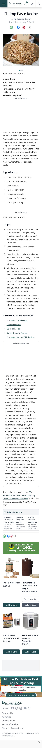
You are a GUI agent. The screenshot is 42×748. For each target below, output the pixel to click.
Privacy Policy (8, 720)
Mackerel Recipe (14, 324)
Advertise (6, 716)
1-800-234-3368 (28, 550)
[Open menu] (3, 3)
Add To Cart (11, 605)
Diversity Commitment (13, 728)
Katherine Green (22, 18)
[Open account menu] (32, 3)
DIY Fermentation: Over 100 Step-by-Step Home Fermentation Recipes (19, 495)
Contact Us (7, 713)
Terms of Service (10, 724)
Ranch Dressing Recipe (17, 333)
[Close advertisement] (39, 741)
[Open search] (38, 3)
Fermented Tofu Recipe (17, 320)
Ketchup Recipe (13, 329)
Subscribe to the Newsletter (21, 695)
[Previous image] (5, 51)
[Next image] (36, 51)
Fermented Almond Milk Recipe (20, 337)
